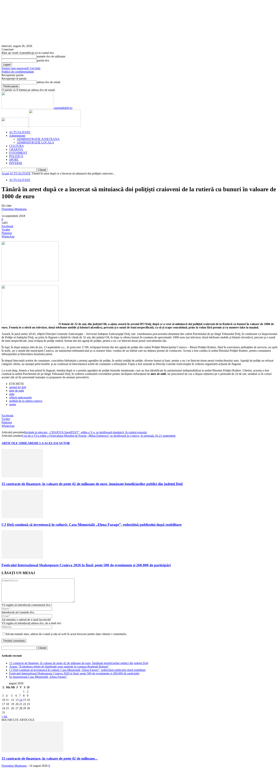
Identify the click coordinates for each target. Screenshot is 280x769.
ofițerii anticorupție (20, 397)
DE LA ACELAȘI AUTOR (52, 443)
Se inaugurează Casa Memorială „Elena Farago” (38, 676)
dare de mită (16, 390)
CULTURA (16, 145)
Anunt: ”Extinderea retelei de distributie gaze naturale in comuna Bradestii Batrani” (59, 666)
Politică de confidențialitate (18, 71)
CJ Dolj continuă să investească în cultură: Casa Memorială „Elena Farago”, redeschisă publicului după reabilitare (92, 525)
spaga (12, 404)
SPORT (14, 159)
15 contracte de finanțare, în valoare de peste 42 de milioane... (50, 758)
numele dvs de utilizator (51, 56)
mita (11, 394)
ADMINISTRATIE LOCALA (35, 142)
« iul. (5, 716)
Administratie (17, 135)
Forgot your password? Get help (21, 68)
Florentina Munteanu (14, 209)
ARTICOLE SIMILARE (18, 443)
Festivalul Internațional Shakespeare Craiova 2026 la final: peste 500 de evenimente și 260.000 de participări (86, 565)
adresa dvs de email (48, 82)
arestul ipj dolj (17, 387)
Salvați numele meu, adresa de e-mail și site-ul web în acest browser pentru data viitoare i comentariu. (66, 634)
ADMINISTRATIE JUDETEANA (38, 139)
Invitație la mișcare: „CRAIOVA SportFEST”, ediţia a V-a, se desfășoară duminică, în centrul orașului (86, 432)
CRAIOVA (16, 149)
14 (20, 699)
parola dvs (43, 60)
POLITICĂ (16, 156)
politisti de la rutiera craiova (25, 400)
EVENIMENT (18, 152)
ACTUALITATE (19, 132)
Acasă (5, 173)
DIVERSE (15, 163)
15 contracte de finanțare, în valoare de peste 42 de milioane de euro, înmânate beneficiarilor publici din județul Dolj (92, 484)
